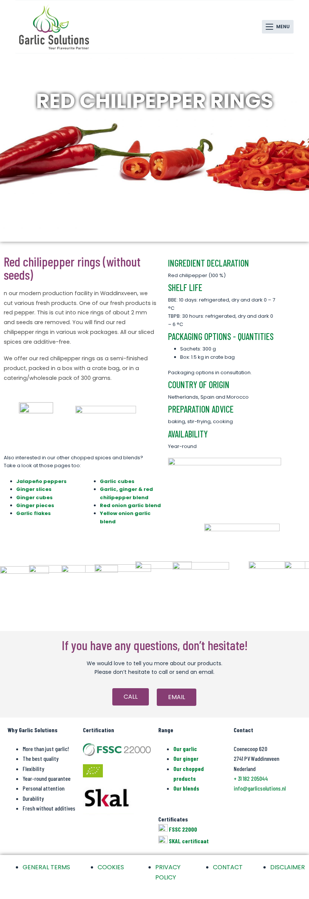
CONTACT (228, 867)
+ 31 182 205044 (251, 778)
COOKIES (111, 867)
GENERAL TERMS (46, 867)
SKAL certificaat (189, 840)
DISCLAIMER (287, 867)
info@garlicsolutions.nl (260, 788)
